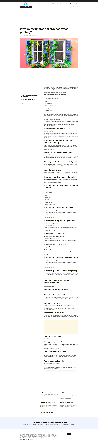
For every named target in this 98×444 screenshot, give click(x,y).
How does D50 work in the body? (67, 402)
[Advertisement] (49, 17)
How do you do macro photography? (28, 92)
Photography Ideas (47, 3)
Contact (75, 3)
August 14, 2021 (22, 35)
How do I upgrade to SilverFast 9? (47, 402)
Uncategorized (23, 116)
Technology (62, 3)
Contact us (27, 439)
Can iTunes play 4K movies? (46, 392)
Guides (40, 3)
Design (21, 105)
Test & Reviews (69, 3)
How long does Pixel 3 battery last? (28, 99)
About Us (31, 439)
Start (21, 439)
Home (37, 3)
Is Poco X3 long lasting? (26, 90)
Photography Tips (55, 3)
